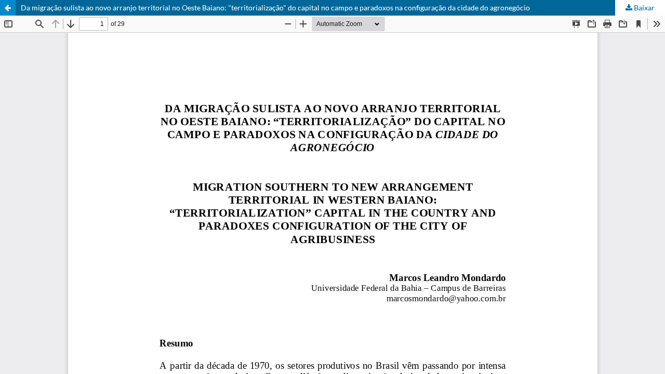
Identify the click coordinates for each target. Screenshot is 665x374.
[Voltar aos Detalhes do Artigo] (8, 8)
